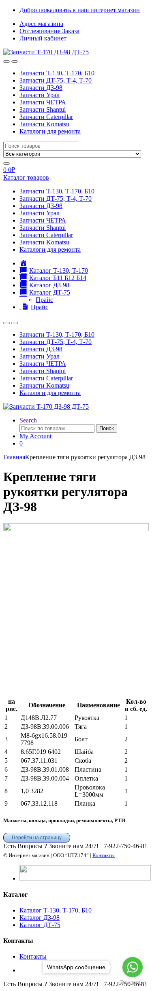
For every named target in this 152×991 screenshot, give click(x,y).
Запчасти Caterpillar (46, 116)
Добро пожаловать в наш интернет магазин (79, 9)
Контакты (103, 855)
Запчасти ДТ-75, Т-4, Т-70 (55, 80)
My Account (35, 436)
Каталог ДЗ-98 (39, 917)
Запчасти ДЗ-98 (40, 87)
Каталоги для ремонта (50, 131)
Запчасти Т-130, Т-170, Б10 (56, 73)
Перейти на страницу (37, 837)
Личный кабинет (42, 38)
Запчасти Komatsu (44, 124)
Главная (14, 457)
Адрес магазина (41, 23)
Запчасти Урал (39, 94)
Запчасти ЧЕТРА (42, 102)
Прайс (44, 299)
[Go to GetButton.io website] (133, 982)
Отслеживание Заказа (49, 31)
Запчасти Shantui (42, 109)
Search (28, 420)
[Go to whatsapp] (132, 967)
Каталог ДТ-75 (39, 924)
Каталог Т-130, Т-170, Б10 (55, 910)
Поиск (106, 428)
